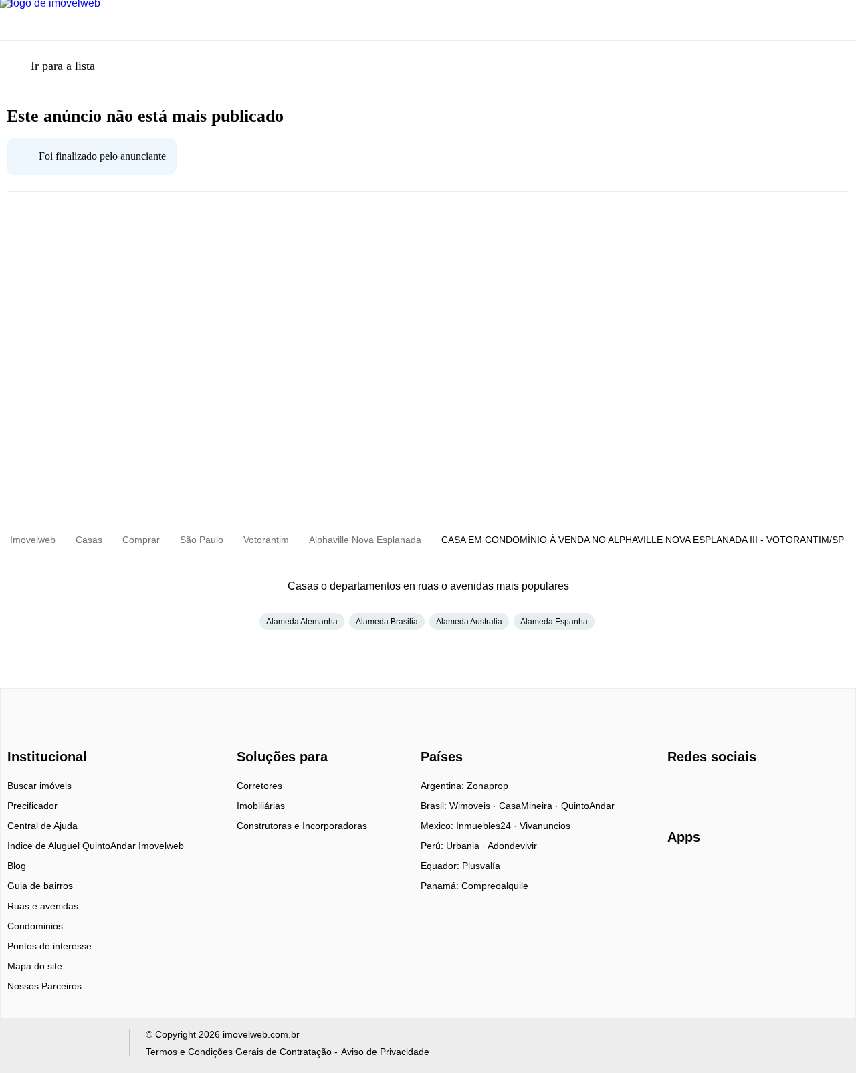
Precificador (32, 805)
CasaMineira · (530, 805)
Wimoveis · (474, 805)
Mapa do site (34, 966)
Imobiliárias (261, 805)
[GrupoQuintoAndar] (62, 1045)
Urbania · (467, 845)
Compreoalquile (494, 885)
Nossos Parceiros (44, 986)
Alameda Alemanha (302, 621)
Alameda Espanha (554, 621)
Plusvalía (481, 865)
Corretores (259, 785)
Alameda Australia (469, 621)
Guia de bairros (40, 885)
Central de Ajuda (42, 825)
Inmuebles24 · (488, 825)
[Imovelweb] (54, 733)
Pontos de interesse (49, 946)
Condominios (35, 926)
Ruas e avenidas (42, 906)
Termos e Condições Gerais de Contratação (239, 1051)
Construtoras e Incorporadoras (302, 825)
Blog (16, 865)
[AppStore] (710, 875)
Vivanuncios (545, 825)
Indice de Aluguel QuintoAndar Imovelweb (95, 845)
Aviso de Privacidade (385, 1051)
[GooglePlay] (801, 876)
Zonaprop (487, 785)
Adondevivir (512, 845)
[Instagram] (700, 790)
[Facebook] (678, 790)
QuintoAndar (588, 805)
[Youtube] (723, 790)
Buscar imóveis (39, 785)
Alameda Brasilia (387, 621)
